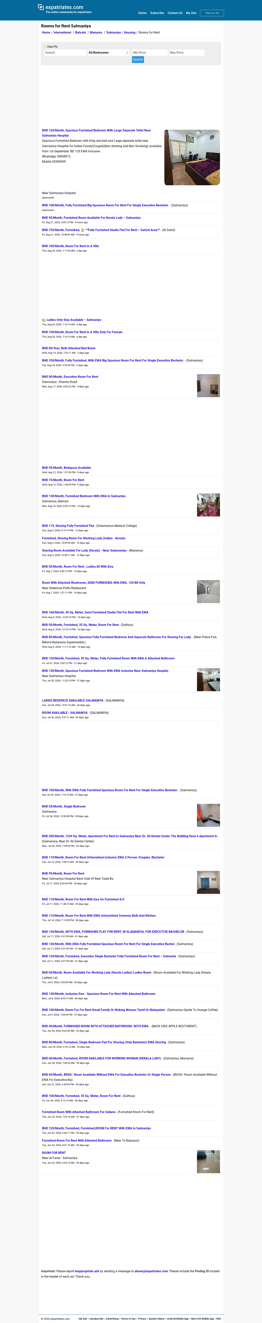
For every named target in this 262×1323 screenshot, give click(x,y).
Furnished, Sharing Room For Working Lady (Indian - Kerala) (83, 538)
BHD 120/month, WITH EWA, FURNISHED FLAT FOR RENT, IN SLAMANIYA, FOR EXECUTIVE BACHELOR (113, 932)
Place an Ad (212, 12)
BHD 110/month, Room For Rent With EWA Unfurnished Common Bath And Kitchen (99, 915)
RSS (218, 1318)
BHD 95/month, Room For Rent (63, 873)
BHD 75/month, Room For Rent (63, 480)
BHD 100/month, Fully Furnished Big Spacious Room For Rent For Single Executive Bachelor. (105, 205)
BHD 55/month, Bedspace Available (66, 468)
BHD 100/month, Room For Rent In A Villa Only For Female (82, 332)
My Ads (191, 13)
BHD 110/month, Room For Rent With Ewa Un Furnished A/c (83, 899)
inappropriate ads (87, 1271)
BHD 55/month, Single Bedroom (64, 806)
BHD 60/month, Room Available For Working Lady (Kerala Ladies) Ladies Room (96, 972)
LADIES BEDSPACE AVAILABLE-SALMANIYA (72, 700)
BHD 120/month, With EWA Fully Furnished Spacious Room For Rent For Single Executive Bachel (108, 944)
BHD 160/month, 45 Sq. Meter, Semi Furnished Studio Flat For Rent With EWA (95, 612)
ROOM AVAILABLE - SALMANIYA (65, 713)
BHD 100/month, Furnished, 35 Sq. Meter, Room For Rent (81, 1096)
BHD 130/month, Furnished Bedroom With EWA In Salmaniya (84, 496)
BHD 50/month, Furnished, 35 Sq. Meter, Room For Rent (80, 625)
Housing (129, 32)
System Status (157, 1318)
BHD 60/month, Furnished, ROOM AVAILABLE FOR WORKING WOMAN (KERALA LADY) (101, 1058)
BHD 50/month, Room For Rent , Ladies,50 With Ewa (77, 566)
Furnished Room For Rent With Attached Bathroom (77, 1140)
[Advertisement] (131, 96)
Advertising (112, 1318)
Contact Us (175, 13)
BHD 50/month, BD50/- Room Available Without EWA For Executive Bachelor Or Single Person (106, 1074)
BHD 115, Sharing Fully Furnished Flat (68, 526)
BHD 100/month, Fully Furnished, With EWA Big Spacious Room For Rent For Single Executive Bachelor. (113, 360)
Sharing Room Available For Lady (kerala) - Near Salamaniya (84, 550)
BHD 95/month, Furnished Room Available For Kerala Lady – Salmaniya (91, 218)
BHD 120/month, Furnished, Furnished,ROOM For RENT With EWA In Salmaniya (96, 1128)
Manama (96, 32)
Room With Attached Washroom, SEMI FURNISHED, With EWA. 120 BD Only (93, 582)
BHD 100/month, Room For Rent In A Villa (70, 246)
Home (142, 13)
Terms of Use (128, 1318)
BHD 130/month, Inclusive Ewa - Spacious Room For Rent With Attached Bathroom (98, 994)
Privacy (142, 1318)
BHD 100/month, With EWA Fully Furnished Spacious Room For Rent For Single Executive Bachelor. (110, 790)
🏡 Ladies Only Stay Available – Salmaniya (71, 320)
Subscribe (157, 13)
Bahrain (80, 32)
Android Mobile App (178, 1318)
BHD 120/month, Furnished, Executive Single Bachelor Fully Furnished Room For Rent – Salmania (109, 956)
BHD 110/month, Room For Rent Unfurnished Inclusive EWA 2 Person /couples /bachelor (103, 857)
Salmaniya (113, 32)
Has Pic (52, 46)
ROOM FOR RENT (54, 1153)
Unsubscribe (96, 1318)
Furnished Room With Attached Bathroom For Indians (78, 1112)
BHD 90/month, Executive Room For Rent (70, 377)
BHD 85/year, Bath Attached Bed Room (69, 348)
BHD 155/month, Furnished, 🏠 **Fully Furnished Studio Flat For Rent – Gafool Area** (101, 230)
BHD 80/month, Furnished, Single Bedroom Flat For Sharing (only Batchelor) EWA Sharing (104, 1042)
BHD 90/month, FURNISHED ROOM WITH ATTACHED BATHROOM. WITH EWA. (95, 1026)
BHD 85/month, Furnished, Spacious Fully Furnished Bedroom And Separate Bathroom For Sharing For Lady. (117, 637)
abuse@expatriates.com (151, 1271)
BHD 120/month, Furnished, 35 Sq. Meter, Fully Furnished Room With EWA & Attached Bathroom (108, 658)
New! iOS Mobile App (202, 1318)
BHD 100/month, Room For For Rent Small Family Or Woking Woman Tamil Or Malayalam (103, 1010)
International (62, 32)
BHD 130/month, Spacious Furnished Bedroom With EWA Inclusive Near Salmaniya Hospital (105, 671)
